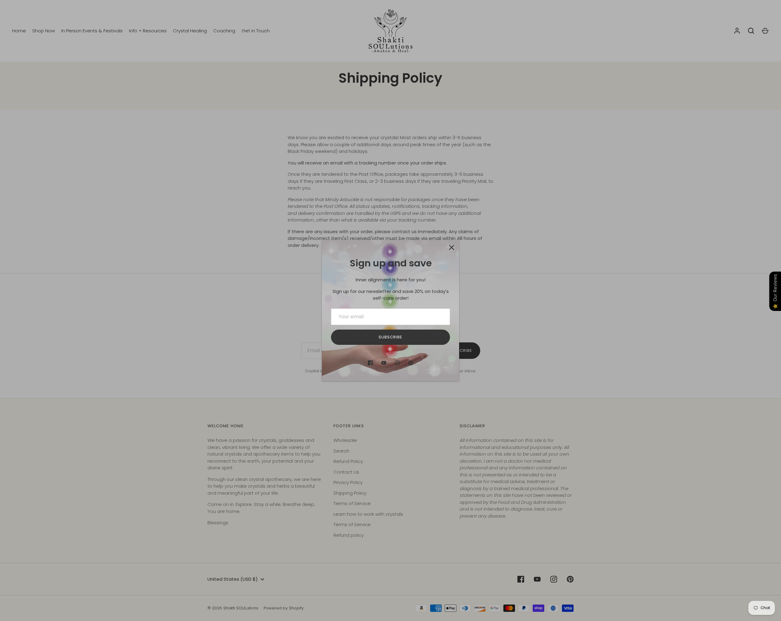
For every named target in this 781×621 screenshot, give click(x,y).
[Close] (451, 247)
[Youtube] (383, 363)
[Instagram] (397, 363)
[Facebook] (370, 363)
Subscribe (390, 337)
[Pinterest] (410, 363)
